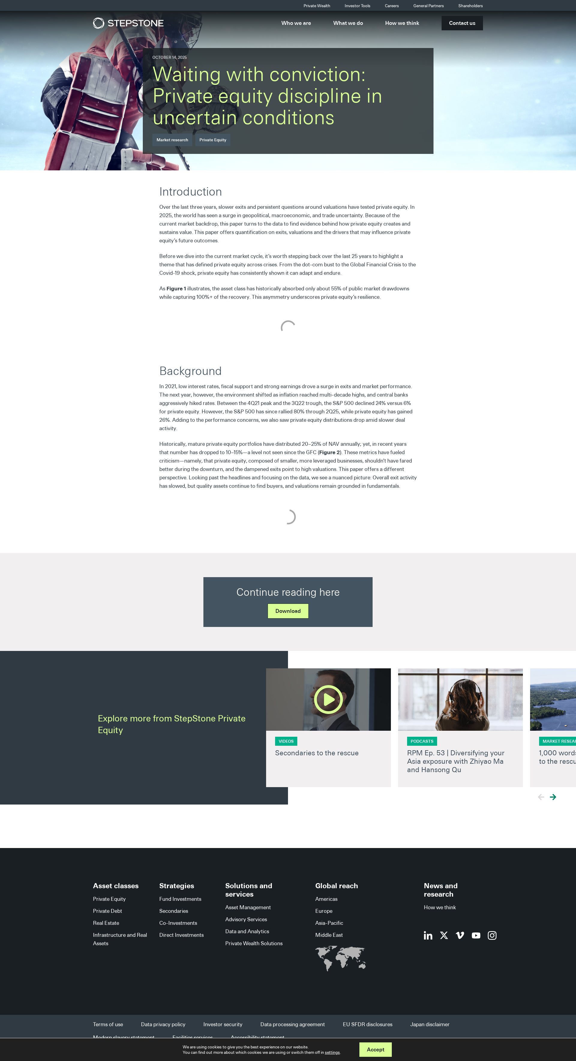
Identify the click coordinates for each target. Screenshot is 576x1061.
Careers (392, 5)
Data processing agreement (292, 1024)
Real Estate (106, 922)
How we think (402, 22)
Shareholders (470, 5)
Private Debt (107, 910)
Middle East (329, 934)
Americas (326, 898)
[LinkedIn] (428, 935)
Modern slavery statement (123, 1037)
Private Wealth (317, 5)
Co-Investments (178, 922)
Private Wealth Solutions (254, 943)
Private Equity (213, 139)
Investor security (222, 1024)
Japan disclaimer (430, 1024)
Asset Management (248, 907)
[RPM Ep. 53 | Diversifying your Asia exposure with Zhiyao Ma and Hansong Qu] (460, 699)
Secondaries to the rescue (317, 753)
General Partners (428, 5)
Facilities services (192, 1037)
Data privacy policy (163, 1024)
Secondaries (173, 910)
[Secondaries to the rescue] (328, 699)
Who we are (296, 22)
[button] (553, 797)
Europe (323, 910)
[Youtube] (476, 935)
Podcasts (422, 741)
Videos (286, 741)
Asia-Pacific (329, 922)
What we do (348, 22)
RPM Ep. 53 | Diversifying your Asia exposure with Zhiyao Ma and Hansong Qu (456, 761)
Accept (375, 1049)
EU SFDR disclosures (367, 1024)
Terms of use (108, 1024)
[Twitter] (444, 935)
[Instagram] (492, 935)
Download (288, 610)
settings (332, 1052)
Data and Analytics (247, 931)
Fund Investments (180, 898)
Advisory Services (246, 919)
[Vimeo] (460, 935)
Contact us (462, 22)
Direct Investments (181, 934)
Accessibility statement (257, 1037)
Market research (172, 139)
